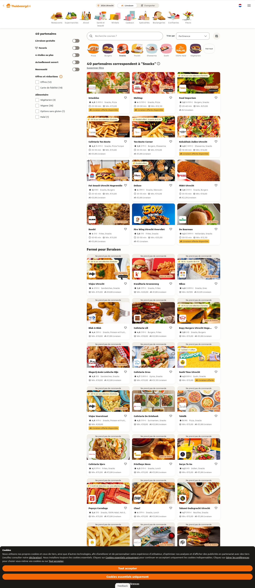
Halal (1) (44, 116)
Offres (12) (46, 82)
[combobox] (128, 36)
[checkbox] (93, 50)
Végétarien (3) (48, 99)
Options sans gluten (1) (52, 111)
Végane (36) (46, 105)
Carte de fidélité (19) (51, 87)
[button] (16, 5)
